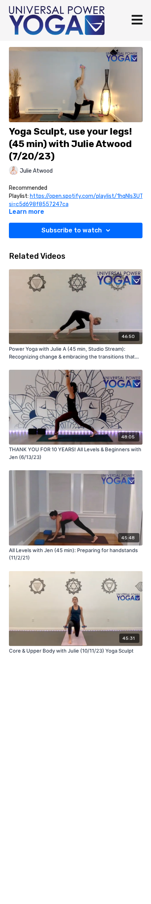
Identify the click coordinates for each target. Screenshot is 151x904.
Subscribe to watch (71, 230)
